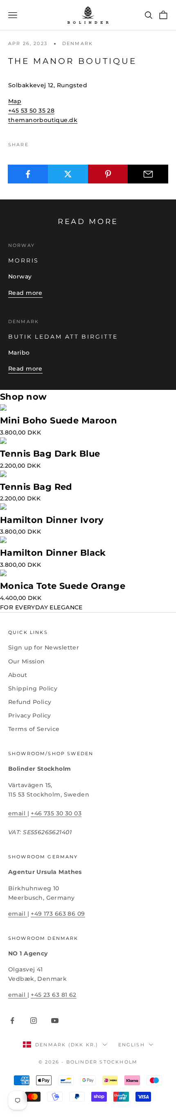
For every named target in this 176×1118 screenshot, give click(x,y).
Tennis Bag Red (36, 487)
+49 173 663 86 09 (58, 913)
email (17, 813)
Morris (23, 260)
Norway (21, 245)
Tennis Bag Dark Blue (50, 453)
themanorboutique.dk (42, 120)
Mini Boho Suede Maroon (58, 420)
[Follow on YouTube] (55, 1020)
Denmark (77, 43)
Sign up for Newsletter (43, 647)
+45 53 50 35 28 (31, 110)
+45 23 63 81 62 (53, 994)
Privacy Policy (29, 715)
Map (14, 101)
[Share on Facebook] (28, 174)
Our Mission (26, 661)
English (131, 1045)
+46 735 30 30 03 (56, 813)
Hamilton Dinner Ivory (52, 520)
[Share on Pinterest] (108, 174)
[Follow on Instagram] (33, 1020)
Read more (25, 292)
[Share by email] (148, 174)
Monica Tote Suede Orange (62, 586)
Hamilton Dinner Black (53, 553)
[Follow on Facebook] (12, 1020)
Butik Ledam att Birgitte (63, 336)
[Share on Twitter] (68, 174)
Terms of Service (34, 729)
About (17, 675)
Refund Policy (29, 702)
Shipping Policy (32, 688)
